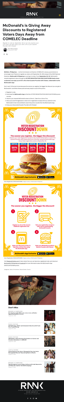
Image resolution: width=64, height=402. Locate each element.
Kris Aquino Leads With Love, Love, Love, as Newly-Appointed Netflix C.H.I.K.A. (22, 313)
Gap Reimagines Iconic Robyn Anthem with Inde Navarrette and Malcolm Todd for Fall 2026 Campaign (25, 365)
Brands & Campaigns (15, 311)
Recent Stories (23, 269)
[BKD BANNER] (49, 349)
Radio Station (13, 324)
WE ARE (28, 392)
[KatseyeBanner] (49, 323)
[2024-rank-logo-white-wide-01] (32, 12)
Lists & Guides (13, 350)
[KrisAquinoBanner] (49, 310)
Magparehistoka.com (13, 261)
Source (28, 269)
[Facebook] (4, 54)
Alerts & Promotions (14, 269)
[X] (7, 54)
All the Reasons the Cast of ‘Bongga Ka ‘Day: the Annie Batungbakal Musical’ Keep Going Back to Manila (23, 352)
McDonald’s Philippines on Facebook (14, 263)
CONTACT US (34, 392)
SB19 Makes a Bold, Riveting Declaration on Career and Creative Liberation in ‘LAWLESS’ (23, 339)
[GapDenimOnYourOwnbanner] (49, 362)
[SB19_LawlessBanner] (49, 336)
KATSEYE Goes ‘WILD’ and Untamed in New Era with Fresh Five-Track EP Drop (24, 326)
